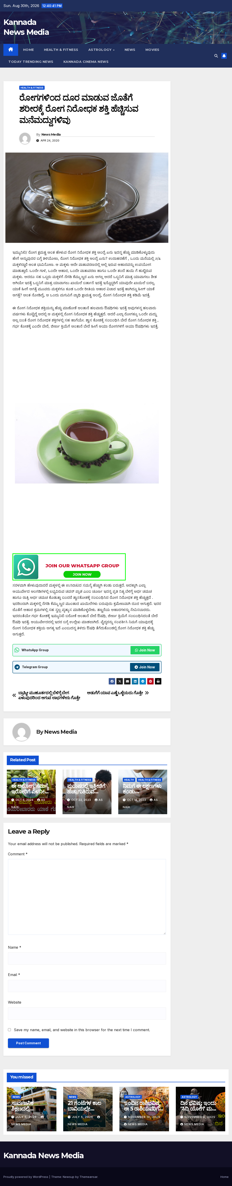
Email (14, 974)
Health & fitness (61, 50)
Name (14, 947)
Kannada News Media (43, 1155)
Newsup (68, 1177)
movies (152, 50)
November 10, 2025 (144, 1117)
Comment (18, 854)
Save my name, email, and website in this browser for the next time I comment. (82, 1030)
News (130, 50)
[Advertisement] (87, 367)
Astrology (100, 50)
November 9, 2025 (200, 1117)
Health (129, 779)
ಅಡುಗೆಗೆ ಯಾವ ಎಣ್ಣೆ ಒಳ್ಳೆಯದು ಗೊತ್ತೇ (115, 692)
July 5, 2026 (27, 1117)
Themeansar (88, 1177)
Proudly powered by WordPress (26, 1177)
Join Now (147, 650)
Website (14, 1002)
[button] (216, 56)
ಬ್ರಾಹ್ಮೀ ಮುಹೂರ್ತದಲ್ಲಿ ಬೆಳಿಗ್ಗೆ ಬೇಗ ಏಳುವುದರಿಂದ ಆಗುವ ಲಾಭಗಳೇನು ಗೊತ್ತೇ (49, 695)
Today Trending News (30, 62)
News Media (51, 134)
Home (28, 50)
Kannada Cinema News (86, 62)
